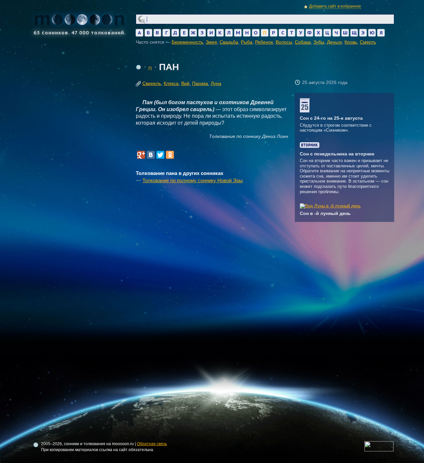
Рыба (246, 42)
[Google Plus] (141, 155)
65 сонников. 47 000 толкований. (79, 32)
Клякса (171, 83)
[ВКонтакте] (151, 155)
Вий (185, 83)
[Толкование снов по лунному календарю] (330, 205)
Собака (303, 42)
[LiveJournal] (180, 155)
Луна (216, 83)
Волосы (284, 42)
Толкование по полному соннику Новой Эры (192, 180)
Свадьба (229, 42)
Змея (211, 42)
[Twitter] (160, 155)
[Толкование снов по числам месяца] (305, 110)
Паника (200, 83)
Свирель (151, 83)
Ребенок (264, 42)
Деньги (334, 42)
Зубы (318, 42)
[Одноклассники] (170, 155)
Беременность (187, 42)
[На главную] (138, 67)
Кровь (350, 42)
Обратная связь (152, 444)
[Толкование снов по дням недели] (309, 146)
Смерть (368, 42)
